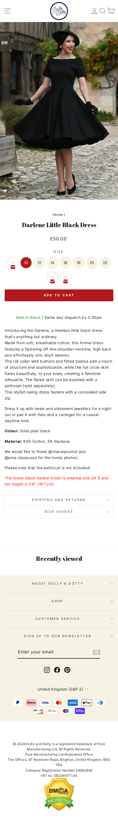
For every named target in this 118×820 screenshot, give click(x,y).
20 (91, 262)
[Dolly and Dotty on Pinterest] (67, 670)
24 (52, 277)
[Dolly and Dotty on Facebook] (57, 670)
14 (52, 262)
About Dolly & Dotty (57, 583)
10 (26, 262)
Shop (57, 601)
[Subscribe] (96, 652)
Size (59, 252)
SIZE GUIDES (59, 512)
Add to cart (59, 295)
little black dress (86, 330)
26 (65, 277)
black (45, 431)
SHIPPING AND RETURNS (59, 500)
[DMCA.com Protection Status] (59, 810)
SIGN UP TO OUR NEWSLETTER (58, 636)
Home (58, 215)
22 (105, 262)
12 (39, 262)
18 (79, 262)
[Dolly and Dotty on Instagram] (47, 670)
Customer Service (57, 619)
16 (65, 262)
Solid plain (29, 431)
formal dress (91, 343)
